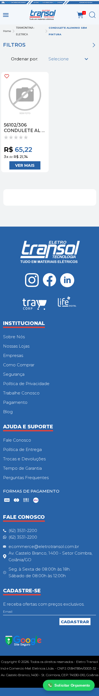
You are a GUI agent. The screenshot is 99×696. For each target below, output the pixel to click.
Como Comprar (18, 364)
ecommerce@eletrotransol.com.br (44, 546)
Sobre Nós (14, 336)
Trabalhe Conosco (21, 393)
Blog (8, 411)
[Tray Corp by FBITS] (35, 305)
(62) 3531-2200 (23, 530)
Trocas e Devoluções (24, 458)
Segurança (13, 374)
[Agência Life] (67, 304)
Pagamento (15, 402)
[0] (80, 15)
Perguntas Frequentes (26, 477)
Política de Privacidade (26, 383)
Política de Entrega (22, 449)
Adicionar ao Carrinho (24, 165)
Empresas (13, 355)
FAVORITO (6, 76)
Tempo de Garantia (22, 468)
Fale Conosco (17, 440)
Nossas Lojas (16, 346)
